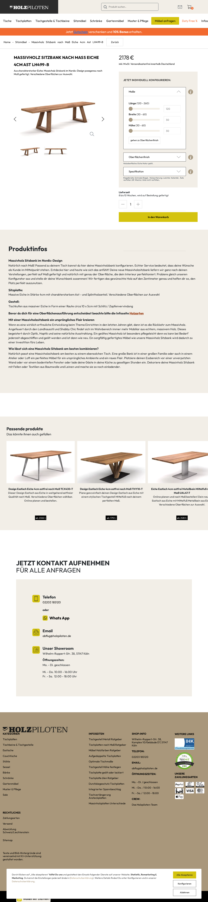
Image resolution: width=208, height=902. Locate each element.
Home (7, 42)
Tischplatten (24, 21)
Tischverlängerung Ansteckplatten (100, 796)
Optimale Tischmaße (101, 761)
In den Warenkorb (158, 217)
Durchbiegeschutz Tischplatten (106, 783)
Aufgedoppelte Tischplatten (105, 756)
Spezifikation (136, 171)
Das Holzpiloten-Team (144, 804)
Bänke (6, 772)
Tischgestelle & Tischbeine (52, 21)
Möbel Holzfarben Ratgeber (105, 750)
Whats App (59, 618)
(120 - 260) (139, 103)
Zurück (115, 42)
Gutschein (80, 32)
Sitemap (8, 840)
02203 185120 (52, 602)
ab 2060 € (41, 517)
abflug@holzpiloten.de (57, 636)
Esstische (8, 750)
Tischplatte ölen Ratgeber (104, 778)
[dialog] (104, 884)
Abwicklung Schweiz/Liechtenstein (16, 830)
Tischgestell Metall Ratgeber (105, 739)
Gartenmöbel (115, 21)
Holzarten (137, 313)
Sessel (6, 767)
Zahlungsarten (11, 818)
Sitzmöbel (79, 21)
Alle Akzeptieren (184, 874)
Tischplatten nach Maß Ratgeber (107, 744)
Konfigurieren (184, 883)
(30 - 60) (138, 114)
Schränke (96, 21)
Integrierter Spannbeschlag (105, 789)
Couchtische (10, 756)
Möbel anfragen (165, 21)
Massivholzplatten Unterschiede (107, 803)
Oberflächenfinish (139, 157)
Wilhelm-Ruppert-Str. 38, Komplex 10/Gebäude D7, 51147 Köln (150, 742)
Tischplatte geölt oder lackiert (106, 772)
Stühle (6, 761)
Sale (5, 794)
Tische (7, 21)
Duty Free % (189, 21)
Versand (7, 823)
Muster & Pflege (138, 21)
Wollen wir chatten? (36, 899)
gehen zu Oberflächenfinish (144, 140)
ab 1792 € (111, 517)
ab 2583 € (182, 517)
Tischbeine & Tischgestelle (18, 744)
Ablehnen (184, 892)
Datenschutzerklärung (81, 878)
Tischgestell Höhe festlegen (105, 767)
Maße (132, 91)
